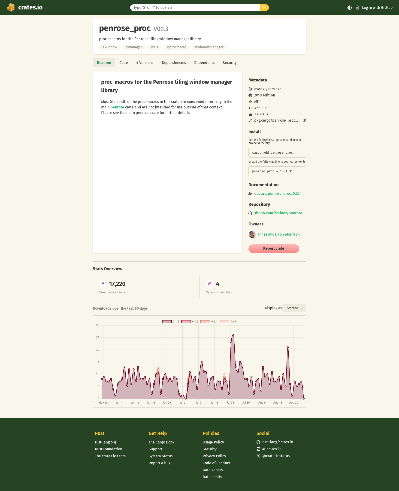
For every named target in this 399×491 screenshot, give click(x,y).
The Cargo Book (161, 442)
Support (155, 449)
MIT (257, 101)
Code (123, 62)
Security (230, 62)
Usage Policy (213, 442)
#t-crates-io (269, 449)
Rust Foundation (108, 449)
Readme (104, 62)
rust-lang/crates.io (275, 442)
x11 (154, 47)
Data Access (213, 470)
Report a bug (159, 463)
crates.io (30, 7)
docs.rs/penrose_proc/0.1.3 (277, 194)
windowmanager (209, 47)
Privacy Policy (214, 456)
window (109, 47)
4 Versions (144, 62)
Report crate (273, 248)
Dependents (204, 62)
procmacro (176, 47)
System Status (160, 456)
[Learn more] (304, 120)
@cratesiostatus (273, 456)
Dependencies (174, 62)
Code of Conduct (216, 463)
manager (134, 47)
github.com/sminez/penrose (278, 213)
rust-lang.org (105, 442)
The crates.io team (110, 456)
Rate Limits (212, 477)
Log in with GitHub (377, 7)
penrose (117, 107)
